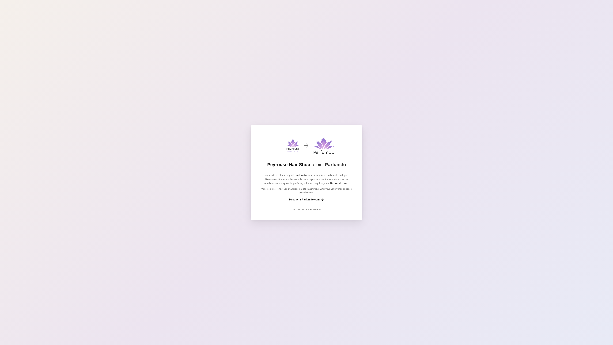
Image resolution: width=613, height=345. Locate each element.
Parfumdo (335, 164)
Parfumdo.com (339, 183)
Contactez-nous (314, 209)
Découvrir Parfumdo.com (304, 199)
